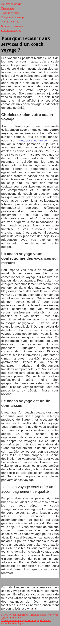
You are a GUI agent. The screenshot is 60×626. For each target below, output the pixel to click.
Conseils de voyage (11, 30)
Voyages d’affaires (10, 21)
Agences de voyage (11, 4)
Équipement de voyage (12, 17)
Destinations (7, 8)
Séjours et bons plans (12, 26)
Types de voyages (10, 12)
